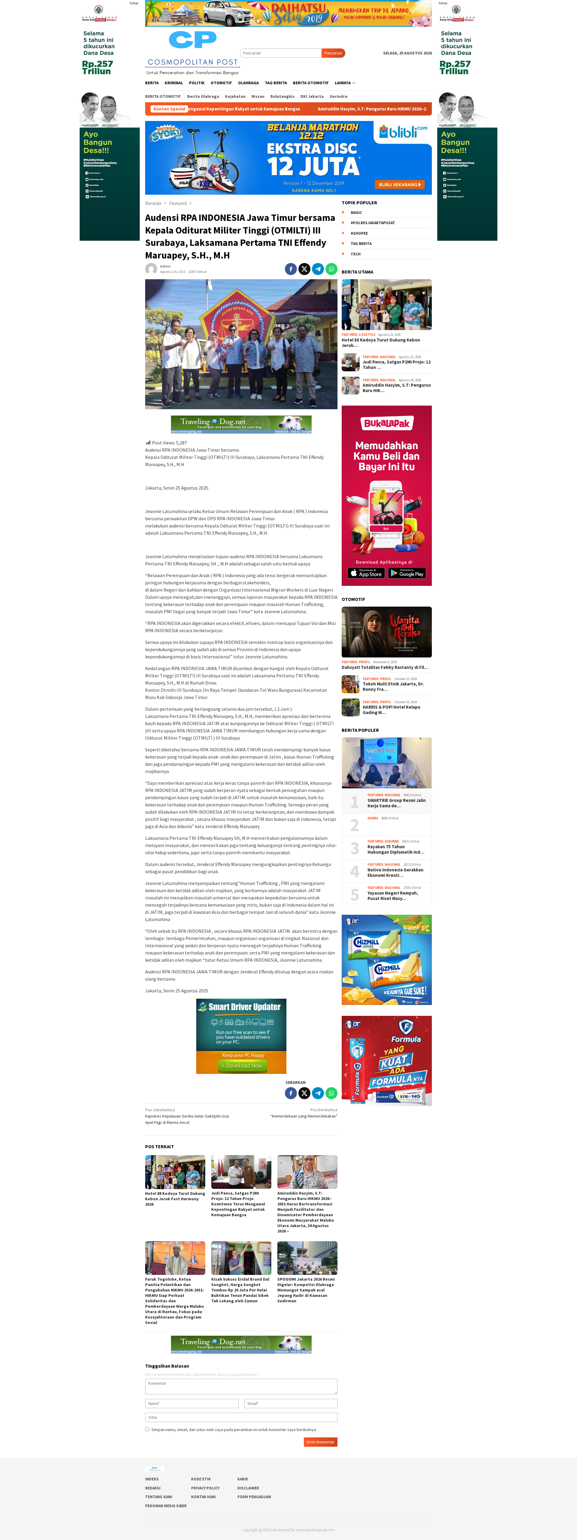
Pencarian (333, 53)
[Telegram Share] (318, 269)
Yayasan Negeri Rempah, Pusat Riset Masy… (393, 895)
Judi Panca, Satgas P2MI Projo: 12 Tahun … (397, 364)
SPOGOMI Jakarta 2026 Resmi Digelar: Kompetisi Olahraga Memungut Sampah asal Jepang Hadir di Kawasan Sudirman (306, 1289)
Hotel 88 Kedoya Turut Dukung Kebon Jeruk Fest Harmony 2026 (175, 1199)
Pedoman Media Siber (166, 1505)
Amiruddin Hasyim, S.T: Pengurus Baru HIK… (397, 387)
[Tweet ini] (304, 269)
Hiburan (392, 841)
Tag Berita (361, 243)
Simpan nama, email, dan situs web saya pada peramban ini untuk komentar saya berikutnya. (234, 1429)
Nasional (388, 357)
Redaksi (152, 1488)
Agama (373, 818)
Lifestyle (367, 334)
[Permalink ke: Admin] (151, 268)
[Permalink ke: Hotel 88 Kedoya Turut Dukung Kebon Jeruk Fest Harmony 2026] (175, 1172)
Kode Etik (201, 1479)
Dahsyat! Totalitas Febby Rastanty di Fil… (385, 667)
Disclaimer (248, 1488)
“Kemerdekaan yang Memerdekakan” (303, 1113)
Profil (364, 662)
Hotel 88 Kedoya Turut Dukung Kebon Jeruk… (381, 342)
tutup (134, 3)
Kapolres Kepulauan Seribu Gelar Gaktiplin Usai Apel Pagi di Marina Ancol (187, 1116)
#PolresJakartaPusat (373, 223)
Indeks (152, 1479)
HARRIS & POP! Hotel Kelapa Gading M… (391, 709)
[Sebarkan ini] (291, 269)
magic (356, 212)
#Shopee (359, 233)
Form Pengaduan (254, 1496)
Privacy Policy (205, 1488)
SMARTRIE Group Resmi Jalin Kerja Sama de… (397, 803)
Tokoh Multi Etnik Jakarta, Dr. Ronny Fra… (393, 686)
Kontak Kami (203, 1496)
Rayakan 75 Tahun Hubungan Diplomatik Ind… (396, 849)
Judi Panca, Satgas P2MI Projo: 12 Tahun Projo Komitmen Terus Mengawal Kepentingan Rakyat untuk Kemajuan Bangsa (238, 1203)
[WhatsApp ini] (331, 269)
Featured (349, 334)
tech (356, 254)
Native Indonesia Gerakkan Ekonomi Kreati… (395, 872)
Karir (242, 1479)
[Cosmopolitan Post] (192, 52)
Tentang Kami (158, 1496)
